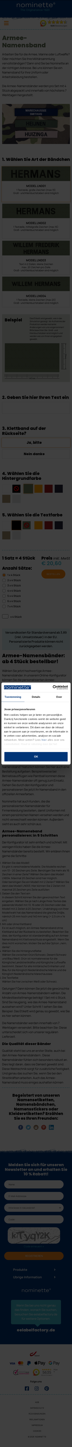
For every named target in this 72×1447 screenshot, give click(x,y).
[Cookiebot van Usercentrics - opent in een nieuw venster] (52, 687)
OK (36, 756)
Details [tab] (36, 696)
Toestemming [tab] (13, 696)
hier (44, 739)
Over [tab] (59, 696)
